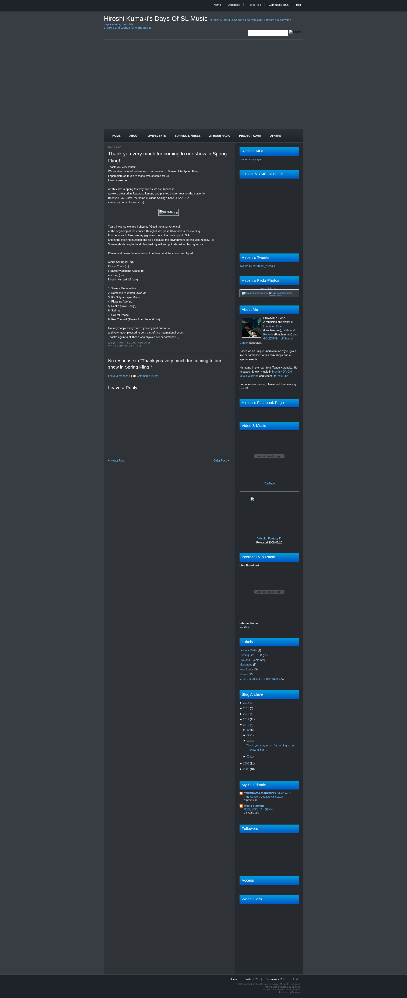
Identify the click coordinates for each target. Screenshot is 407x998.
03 (248, 740)
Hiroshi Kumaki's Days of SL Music (157, 18)
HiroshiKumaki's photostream (280, 294)
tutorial (284, 986)
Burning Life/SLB (188, 135)
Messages (246, 664)
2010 (246, 724)
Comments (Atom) (148, 375)
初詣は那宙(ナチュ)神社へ (259, 809)
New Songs (247, 669)
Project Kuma (250, 135)
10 (248, 729)
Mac (247, 627)
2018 (246, 702)
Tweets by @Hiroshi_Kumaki (257, 265)
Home (217, 4)
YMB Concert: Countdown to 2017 (263, 796)
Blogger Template (272, 989)
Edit (298, 4)
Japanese (234, 4)
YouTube (282, 375)
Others (275, 135)
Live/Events (157, 135)
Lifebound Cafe (272, 326)
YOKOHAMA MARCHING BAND (260, 679)
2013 (246, 708)
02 (248, 756)
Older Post (220, 460)
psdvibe (296, 986)
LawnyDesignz (292, 989)
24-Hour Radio (219, 135)
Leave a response (119, 375)
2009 (246, 763)
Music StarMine (254, 805)
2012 (246, 713)
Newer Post (117, 460)
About (134, 135)
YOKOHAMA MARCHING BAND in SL (268, 793)
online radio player (251, 159)
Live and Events (250, 660)
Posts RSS (254, 4)
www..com (269, 288)
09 (248, 735)
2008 (246, 769)
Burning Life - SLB (129, 346)
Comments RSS (279, 4)
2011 (246, 719)
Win (242, 627)
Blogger (296, 992)
